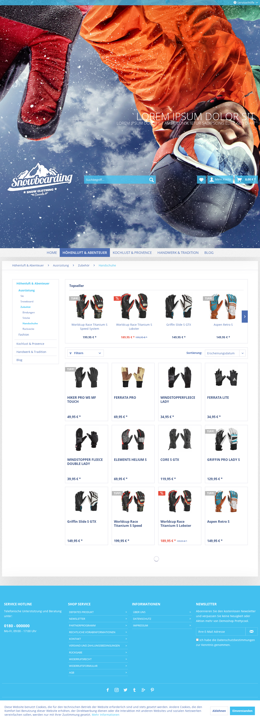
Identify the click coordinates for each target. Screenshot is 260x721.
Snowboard (27, 301)
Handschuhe (30, 323)
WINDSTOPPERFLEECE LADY (177, 400)
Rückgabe (75, 652)
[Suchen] (151, 180)
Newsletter (77, 619)
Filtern (78, 353)
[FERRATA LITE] (226, 377)
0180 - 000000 (17, 625)
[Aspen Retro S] (223, 306)
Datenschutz (142, 619)
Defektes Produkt (81, 612)
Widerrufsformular (83, 666)
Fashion (23, 334)
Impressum (140, 625)
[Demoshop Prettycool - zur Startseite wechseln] (40, 180)
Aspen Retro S (223, 325)
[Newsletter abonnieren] (251, 631)
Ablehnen (219, 711)
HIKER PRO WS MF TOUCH (81, 400)
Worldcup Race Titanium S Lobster (134, 327)
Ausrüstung (26, 290)
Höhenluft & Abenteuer (32, 283)
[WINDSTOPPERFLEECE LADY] (179, 377)
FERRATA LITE (218, 398)
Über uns (139, 612)
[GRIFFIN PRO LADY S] (226, 439)
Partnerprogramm (82, 625)
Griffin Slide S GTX (178, 325)
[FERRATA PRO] (133, 377)
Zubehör (26, 307)
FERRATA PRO (125, 398)
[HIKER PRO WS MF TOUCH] (86, 377)
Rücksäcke (28, 329)
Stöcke (26, 318)
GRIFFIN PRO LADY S (223, 460)
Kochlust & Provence (30, 344)
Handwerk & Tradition (31, 352)
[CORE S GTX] (179, 439)
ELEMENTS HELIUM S (130, 460)
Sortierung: (194, 353)
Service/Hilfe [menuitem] (245, 2)
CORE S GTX (169, 460)
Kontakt (75, 639)
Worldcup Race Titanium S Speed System (89, 327)
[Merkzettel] (201, 180)
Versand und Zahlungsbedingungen (94, 645)
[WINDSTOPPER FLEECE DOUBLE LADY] (86, 439)
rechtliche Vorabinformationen (92, 632)
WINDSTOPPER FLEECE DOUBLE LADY (85, 462)
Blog (19, 360)
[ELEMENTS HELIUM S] (133, 439)
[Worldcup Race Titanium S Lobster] (134, 306)
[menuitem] (120, 180)
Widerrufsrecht (80, 659)
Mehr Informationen (105, 715)
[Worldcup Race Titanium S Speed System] (89, 306)
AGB (71, 672)
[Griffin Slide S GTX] (178, 306)
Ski (22, 296)
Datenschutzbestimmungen (236, 640)
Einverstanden (242, 711)
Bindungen (29, 312)
